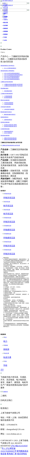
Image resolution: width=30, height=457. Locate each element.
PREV (2, 369)
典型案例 (5, 12)
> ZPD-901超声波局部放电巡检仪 (11, 73)
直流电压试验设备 (5, 122)
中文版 (5, 16)
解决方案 (5, 7)
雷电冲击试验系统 (5, 100)
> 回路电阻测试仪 (7, 119)
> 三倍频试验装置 (7, 96)
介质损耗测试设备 (5, 128)
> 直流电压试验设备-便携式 (10, 124)
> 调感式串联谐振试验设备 (10, 139)
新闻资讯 (5, 10)
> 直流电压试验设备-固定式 (10, 126)
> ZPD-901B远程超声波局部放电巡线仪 (13, 74)
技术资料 (5, 9)
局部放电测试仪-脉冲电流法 (7, 65)
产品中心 (5, 6)
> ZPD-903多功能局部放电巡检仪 (11, 79)
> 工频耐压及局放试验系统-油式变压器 (12, 84)
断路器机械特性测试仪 (6, 112)
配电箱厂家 (12, 454)
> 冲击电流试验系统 (8, 104)
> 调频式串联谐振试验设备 (10, 138)
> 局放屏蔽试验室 (7, 91)
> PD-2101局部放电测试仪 (9, 68)
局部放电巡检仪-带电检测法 (7, 70)
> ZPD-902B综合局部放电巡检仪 (11, 77)
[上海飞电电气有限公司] (7, 0)
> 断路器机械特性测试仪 (9, 114)
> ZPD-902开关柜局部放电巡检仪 (11, 76)
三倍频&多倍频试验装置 (7, 93)
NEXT (2, 370)
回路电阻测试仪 (4, 117)
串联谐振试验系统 (5, 135)
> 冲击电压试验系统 (8, 102)
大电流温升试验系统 (6, 106)
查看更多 (5, 391)
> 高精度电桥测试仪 (8, 131)
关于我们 (5, 4)
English (5, 17)
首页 (4, 3)
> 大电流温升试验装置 (8, 109)
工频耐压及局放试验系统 (7, 81)
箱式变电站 (22, 454)
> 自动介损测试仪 (7, 133)
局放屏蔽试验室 (4, 88)
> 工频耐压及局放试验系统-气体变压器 (12, 85)
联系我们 (5, 13)
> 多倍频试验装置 (7, 97)
